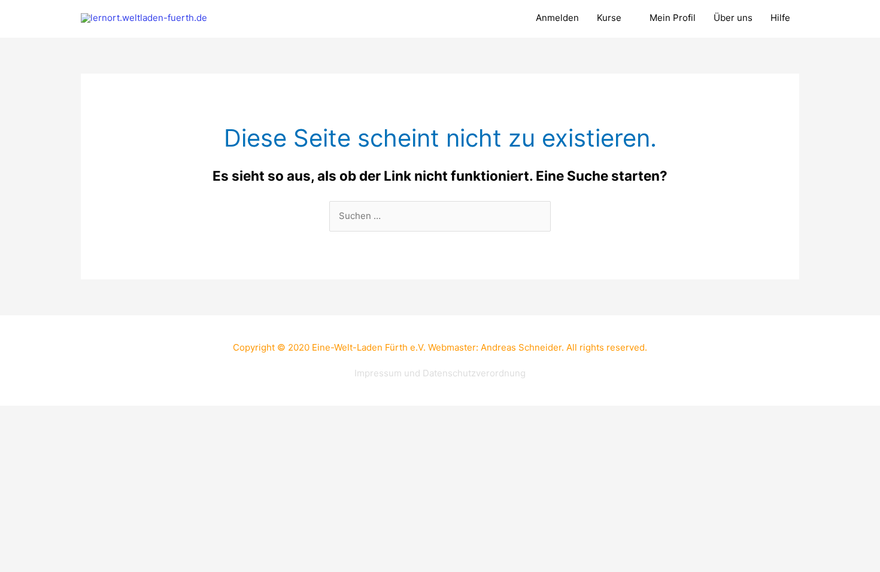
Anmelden (557, 17)
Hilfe (780, 17)
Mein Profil (673, 17)
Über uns (733, 17)
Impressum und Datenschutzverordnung (440, 373)
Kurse (609, 17)
